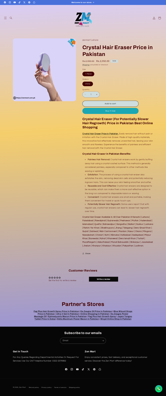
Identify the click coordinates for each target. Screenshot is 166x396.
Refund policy (34, 387)
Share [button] (87, 253)
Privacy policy (46, 387)
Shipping (85, 64)
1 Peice (88, 74)
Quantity (85, 89)
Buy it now (110, 111)
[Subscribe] (103, 341)
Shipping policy (74, 387)
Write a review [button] (103, 279)
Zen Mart (22, 387)
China (87, 84)
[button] (5, 18)
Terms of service (60, 387)
